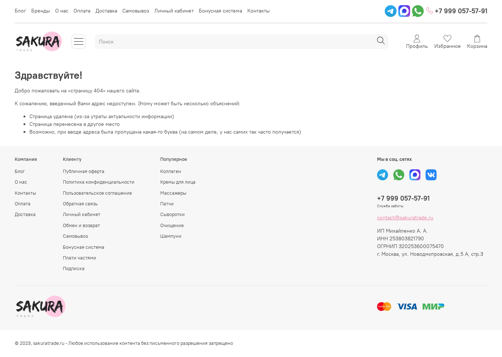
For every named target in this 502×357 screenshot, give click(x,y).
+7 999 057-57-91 (460, 11)
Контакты (258, 10)
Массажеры (173, 193)
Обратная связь (80, 203)
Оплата (81, 10)
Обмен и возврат (81, 225)
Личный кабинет (174, 10)
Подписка (74, 268)
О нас (61, 10)
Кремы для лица (178, 182)
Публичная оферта (83, 171)
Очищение (172, 225)
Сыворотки (172, 214)
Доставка (106, 10)
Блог (20, 10)
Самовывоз (135, 10)
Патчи (167, 203)
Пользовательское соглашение (97, 193)
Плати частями (79, 258)
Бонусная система (220, 10)
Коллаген (170, 171)
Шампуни (171, 236)
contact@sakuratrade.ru (405, 217)
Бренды (40, 10)
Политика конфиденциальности (99, 182)
